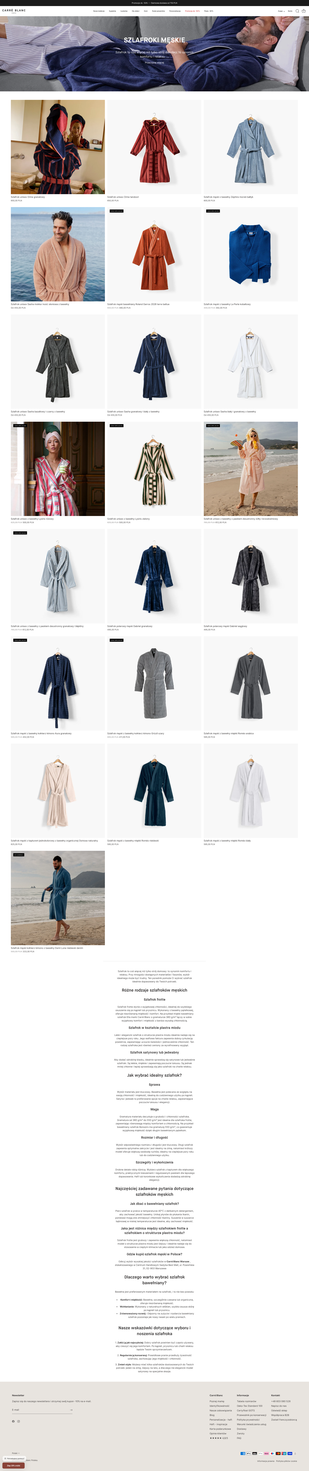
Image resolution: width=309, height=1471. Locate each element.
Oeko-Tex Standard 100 (249, 1406)
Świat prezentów (158, 11)
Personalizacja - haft (221, 1419)
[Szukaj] (297, 11)
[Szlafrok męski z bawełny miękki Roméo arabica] (251, 683)
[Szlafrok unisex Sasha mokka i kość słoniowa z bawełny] (58, 254)
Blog (212, 1415)
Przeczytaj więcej (154, 62)
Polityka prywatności (248, 1419)
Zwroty (241, 1433)
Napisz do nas (279, 1406)
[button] (13, 1466)
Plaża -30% (208, 11)
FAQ (239, 1438)
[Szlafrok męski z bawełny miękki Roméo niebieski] (154, 791)
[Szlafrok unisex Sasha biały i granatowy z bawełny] (251, 361)
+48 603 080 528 (281, 1401)
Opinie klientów (218, 1433)
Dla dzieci (135, 11)
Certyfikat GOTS (246, 1410)
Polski (280, 11)
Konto (290, 11)
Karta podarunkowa (220, 1429)
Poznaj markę (217, 1401)
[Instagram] (18, 1421)
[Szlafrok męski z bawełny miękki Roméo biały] (251, 791)
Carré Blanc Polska (28, 1460)
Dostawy (241, 1429)
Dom (146, 11)
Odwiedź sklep (279, 1410)
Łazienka (124, 11)
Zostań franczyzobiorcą (284, 1419)
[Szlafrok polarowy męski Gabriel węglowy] (251, 576)
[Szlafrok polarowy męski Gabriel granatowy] (154, 576)
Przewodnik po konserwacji (251, 1415)
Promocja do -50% (192, 11)
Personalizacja (175, 11)
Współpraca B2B (280, 1415)
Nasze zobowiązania (221, 1410)
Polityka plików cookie (286, 1461)
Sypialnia (112, 11)
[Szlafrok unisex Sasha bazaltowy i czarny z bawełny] (58, 361)
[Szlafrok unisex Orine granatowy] (58, 147)
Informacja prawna (265, 1461)
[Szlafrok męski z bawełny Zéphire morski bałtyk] (251, 147)
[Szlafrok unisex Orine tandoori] (154, 147)
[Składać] (71, 1410)
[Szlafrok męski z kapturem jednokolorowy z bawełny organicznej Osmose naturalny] (58, 791)
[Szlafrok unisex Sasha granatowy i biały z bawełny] (154, 361)
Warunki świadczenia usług (251, 1424)
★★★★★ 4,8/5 (219, 1438)
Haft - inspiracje (218, 1424)
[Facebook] (13, 1421)
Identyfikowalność (219, 1406)
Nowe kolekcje (99, 11)
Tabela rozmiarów (246, 1401)
